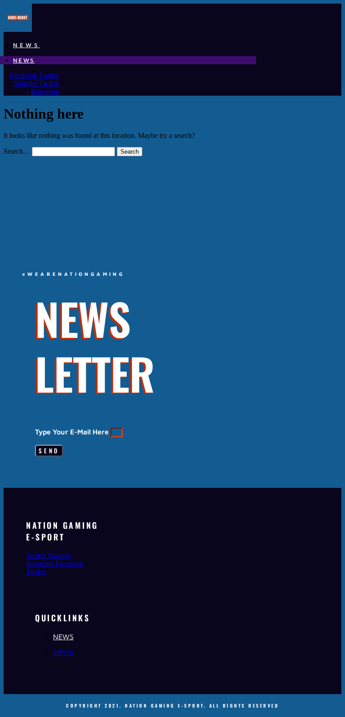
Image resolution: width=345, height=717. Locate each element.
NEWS (26, 45)
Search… (17, 151)
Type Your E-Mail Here (73, 432)
